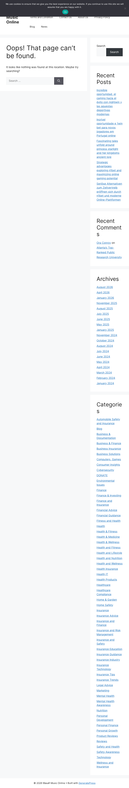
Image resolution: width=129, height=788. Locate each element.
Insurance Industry (108, 659)
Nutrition (102, 710)
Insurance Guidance (109, 654)
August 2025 (105, 308)
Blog (32, 26)
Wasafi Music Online (13, 17)
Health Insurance (107, 568)
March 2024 (104, 372)
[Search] (58, 81)
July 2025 (103, 313)
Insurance (103, 610)
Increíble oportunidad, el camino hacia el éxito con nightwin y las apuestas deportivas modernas (109, 102)
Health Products (107, 579)
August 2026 (105, 287)
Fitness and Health (109, 520)
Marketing (103, 690)
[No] (125, 8)
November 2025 (107, 303)
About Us (83, 17)
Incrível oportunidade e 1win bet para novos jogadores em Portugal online (110, 127)
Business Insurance (109, 448)
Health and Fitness (109, 547)
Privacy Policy (102, 17)
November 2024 (107, 335)
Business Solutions (108, 454)
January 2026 (105, 297)
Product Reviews (107, 736)
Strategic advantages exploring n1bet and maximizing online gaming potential (109, 170)
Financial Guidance (109, 515)
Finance (102, 490)
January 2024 (105, 383)
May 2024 (103, 362)
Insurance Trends (107, 679)
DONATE (102, 475)
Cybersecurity (105, 470)
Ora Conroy (104, 242)
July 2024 (103, 351)
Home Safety (105, 605)
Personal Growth (107, 730)
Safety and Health (108, 746)
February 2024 (106, 378)
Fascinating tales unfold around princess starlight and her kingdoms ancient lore (108, 149)
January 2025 (105, 329)
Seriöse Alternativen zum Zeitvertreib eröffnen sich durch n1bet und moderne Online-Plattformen (109, 191)
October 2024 (105, 340)
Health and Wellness (110, 563)
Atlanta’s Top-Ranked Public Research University (109, 252)
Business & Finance (109, 443)
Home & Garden (107, 599)
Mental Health (105, 695)
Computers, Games (109, 459)
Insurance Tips (106, 674)
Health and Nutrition (109, 558)
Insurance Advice (107, 615)
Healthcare (103, 585)
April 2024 (103, 367)
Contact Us (65, 17)
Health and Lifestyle (109, 552)
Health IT (102, 574)
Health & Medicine (108, 536)
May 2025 (103, 324)
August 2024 (105, 345)
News (44, 26)
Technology (104, 757)
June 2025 (103, 319)
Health (101, 526)
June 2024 (103, 356)
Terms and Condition (41, 17)
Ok (65, 12)
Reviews (102, 741)
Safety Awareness (108, 752)
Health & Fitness (107, 531)
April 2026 (103, 292)
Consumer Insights (108, 464)
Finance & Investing (109, 495)
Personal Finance (107, 725)
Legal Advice (105, 685)
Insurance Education (109, 649)
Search (101, 45)
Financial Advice (107, 510)
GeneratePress (87, 783)
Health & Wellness (108, 542)
